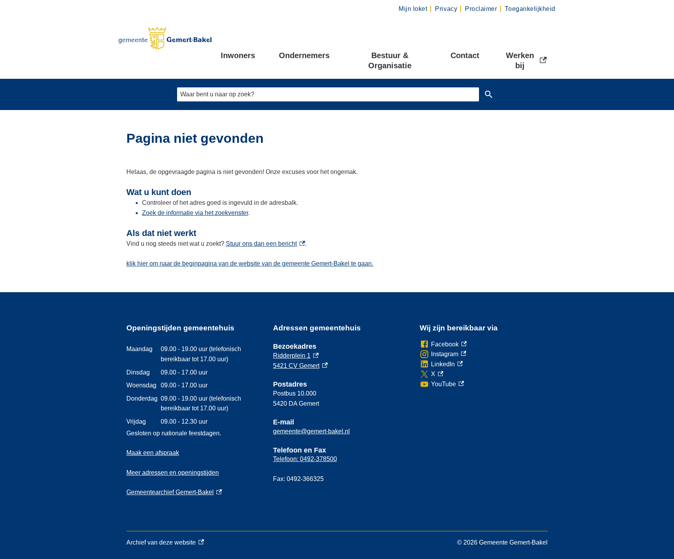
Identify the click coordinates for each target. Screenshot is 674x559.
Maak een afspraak (152, 452)
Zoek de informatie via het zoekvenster (195, 212)
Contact (465, 55)
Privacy (446, 8)
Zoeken (489, 94)
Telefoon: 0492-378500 (305, 459)
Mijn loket (413, 8)
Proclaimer (481, 8)
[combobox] (328, 94)
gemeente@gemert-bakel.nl (311, 431)
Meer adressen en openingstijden (172, 472)
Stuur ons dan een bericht (265, 243)
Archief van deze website (161, 543)
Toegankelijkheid (530, 8)
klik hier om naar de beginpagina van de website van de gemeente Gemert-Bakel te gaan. (249, 263)
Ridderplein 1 (296, 355)
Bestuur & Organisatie (389, 60)
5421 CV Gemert (300, 365)
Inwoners (238, 55)
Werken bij (527, 60)
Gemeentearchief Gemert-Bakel (174, 492)
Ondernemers (304, 55)
